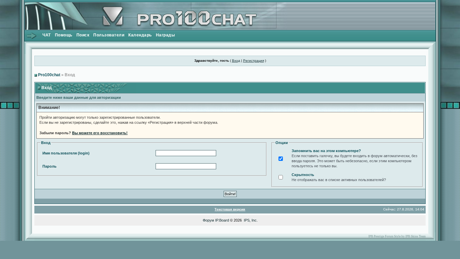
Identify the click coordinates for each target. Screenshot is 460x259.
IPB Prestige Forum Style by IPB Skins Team (397, 236)
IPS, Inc (250, 220)
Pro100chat (49, 75)
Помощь (63, 35)
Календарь (140, 35)
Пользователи (108, 35)
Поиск (83, 35)
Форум (208, 220)
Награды (165, 35)
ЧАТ (46, 35)
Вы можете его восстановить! (100, 133)
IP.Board (222, 220)
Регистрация (253, 60)
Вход (236, 60)
